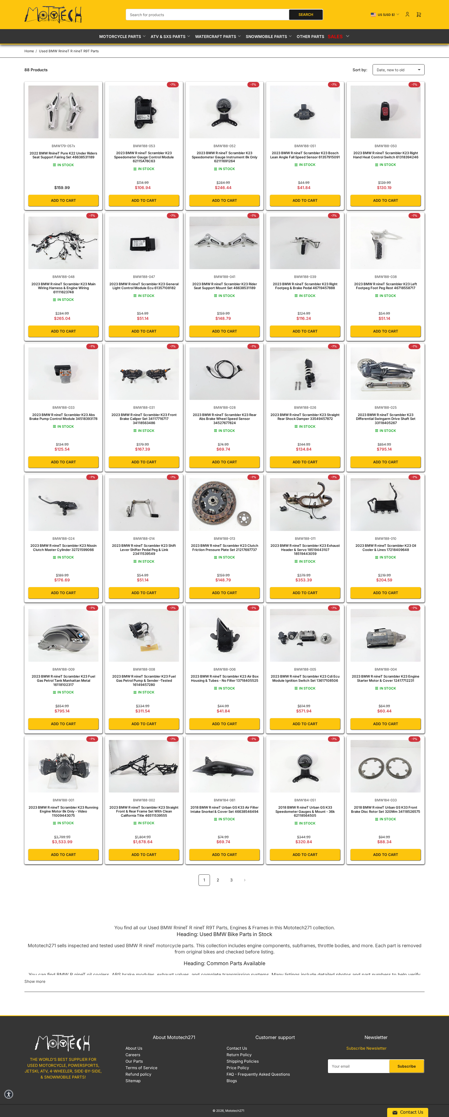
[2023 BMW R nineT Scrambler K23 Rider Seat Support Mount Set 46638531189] (224, 243)
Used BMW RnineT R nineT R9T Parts (69, 51)
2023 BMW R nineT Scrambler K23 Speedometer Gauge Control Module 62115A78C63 (144, 157)
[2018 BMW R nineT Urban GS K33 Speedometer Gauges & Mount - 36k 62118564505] (305, 766)
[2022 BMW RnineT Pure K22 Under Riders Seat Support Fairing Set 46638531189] (63, 112)
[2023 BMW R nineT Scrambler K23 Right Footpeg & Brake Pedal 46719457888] (305, 243)
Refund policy (138, 1074)
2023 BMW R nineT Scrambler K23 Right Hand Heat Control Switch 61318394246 (385, 155)
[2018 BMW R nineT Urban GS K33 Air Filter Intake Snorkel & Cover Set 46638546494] (224, 766)
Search (306, 14)
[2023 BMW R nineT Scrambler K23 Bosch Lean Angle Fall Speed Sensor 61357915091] (305, 112)
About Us (134, 1048)
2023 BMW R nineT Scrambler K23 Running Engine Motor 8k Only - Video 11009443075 (63, 811)
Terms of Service (141, 1067)
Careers (133, 1054)
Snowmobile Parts (266, 36)
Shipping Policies (243, 1061)
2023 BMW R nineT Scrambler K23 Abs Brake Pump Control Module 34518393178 (63, 417)
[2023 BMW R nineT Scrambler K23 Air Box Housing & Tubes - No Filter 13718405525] (224, 635)
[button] (8, 1094)
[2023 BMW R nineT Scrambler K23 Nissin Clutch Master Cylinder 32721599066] (63, 504)
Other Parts (310, 36)
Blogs (232, 1080)
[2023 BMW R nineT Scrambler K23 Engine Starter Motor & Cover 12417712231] (386, 635)
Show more (34, 981)
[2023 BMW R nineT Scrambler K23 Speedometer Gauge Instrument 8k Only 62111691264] (224, 112)
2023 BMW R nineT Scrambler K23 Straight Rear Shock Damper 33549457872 (305, 417)
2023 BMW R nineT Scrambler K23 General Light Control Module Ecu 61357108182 (144, 286)
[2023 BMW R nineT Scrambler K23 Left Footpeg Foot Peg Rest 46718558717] (386, 243)
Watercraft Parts (215, 36)
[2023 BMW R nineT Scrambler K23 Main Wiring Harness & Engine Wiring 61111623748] (63, 243)
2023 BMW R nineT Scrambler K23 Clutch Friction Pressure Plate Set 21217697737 (224, 547)
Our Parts (134, 1061)
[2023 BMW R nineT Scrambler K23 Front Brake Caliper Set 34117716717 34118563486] (144, 373)
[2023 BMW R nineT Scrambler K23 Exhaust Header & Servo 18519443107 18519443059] (305, 504)
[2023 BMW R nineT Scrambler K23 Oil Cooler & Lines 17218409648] (386, 504)
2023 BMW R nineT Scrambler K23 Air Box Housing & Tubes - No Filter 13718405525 (225, 678)
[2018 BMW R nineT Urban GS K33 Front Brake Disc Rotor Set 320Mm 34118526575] (386, 766)
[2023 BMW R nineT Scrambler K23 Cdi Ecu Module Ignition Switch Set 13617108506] (305, 635)
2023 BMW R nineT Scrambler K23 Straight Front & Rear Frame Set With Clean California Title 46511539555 (144, 811)
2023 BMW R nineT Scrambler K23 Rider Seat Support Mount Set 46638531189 (224, 286)
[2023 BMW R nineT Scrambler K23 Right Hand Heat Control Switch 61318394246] (386, 112)
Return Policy (239, 1054)
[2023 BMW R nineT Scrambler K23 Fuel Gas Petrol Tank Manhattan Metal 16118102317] (63, 635)
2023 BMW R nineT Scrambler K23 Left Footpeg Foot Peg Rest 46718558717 (385, 286)
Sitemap (133, 1080)
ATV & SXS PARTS (168, 36)
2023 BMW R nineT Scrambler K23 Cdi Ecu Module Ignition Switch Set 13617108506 (305, 678)
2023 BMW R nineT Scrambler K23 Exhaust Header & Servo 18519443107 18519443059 (305, 549)
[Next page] (244, 880)
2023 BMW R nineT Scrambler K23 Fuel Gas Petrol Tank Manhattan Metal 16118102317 (63, 680)
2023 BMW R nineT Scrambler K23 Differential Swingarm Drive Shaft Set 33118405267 (385, 419)
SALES (336, 36)
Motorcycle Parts (120, 36)
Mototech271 (234, 1111)
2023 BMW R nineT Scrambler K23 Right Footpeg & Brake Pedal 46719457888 (305, 286)
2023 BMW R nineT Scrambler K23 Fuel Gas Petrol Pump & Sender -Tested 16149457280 (144, 680)
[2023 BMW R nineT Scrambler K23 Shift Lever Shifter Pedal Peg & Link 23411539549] (144, 504)
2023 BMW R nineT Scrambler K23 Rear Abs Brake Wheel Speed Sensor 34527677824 (224, 419)
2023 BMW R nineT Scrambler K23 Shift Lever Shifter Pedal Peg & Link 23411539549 (144, 549)
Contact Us (237, 1048)
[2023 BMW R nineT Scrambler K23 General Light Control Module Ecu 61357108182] (144, 243)
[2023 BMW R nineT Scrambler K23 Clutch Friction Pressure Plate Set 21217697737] (224, 504)
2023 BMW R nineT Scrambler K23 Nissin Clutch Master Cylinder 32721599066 (63, 547)
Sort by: (360, 69)
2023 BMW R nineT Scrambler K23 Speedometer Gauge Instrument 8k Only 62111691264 (224, 157)
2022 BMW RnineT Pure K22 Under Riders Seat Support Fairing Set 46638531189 (63, 155)
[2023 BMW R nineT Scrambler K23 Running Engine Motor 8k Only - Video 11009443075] (63, 766)
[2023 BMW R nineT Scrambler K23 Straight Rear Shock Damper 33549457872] (305, 373)
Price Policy (238, 1067)
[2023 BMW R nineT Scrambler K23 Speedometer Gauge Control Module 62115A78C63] (144, 112)
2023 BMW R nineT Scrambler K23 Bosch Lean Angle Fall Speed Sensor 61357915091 (305, 155)
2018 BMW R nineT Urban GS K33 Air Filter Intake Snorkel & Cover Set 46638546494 (224, 809)
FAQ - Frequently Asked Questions (258, 1074)
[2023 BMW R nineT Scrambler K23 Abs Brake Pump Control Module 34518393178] (63, 373)
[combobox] (224, 14)
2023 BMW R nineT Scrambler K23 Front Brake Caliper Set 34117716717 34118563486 (144, 419)
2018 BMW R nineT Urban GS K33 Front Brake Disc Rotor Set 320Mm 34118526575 (385, 809)
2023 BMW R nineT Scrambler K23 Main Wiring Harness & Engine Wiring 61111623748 (63, 288)
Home (29, 51)
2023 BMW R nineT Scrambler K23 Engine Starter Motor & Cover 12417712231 (385, 678)
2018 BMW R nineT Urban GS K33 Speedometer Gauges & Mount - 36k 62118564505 (305, 811)
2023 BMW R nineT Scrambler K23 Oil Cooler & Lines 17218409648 (385, 547)
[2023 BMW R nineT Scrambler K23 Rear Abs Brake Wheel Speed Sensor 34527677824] (224, 373)
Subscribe (407, 1066)
